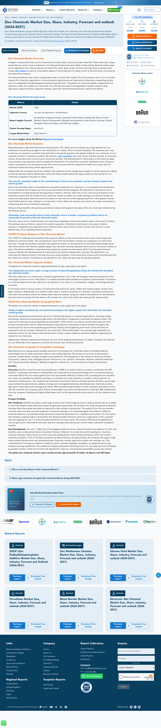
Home (7, 17)
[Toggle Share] (158, 575)
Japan (8, 694)
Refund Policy (12, 667)
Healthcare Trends (51, 688)
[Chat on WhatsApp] (91, 676)
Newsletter (11, 656)
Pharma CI (47, 663)
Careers (46, 671)
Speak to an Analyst (144, 48)
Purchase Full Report (144, 36)
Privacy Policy (12, 671)
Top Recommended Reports (92, 652)
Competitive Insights (15, 653)
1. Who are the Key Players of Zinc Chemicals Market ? (34, 470)
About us (47, 653)
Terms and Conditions (15, 663)
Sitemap (9, 674)
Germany (10, 691)
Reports (14, 17)
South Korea (11, 698)
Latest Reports (86, 656)
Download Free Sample (69, 504)
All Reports (85, 659)
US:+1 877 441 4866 (142, 55)
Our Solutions (49, 656)
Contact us (10, 660)
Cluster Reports (87, 649)
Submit (123, 687)
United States (12, 684)
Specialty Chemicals (36, 17)
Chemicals (23, 17)
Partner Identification (143, 42)
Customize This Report (43, 504)
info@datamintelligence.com (145, 58)
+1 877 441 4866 (90, 672)
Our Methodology (51, 660)
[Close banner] (115, 2)
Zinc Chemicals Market (54, 17)
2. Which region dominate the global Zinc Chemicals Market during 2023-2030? (44, 478)
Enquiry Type (136, 663)
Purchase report (17, 577)
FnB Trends (48, 685)
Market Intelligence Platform (18, 649)
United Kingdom (13, 687)
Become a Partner (51, 674)
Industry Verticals (50, 667)
